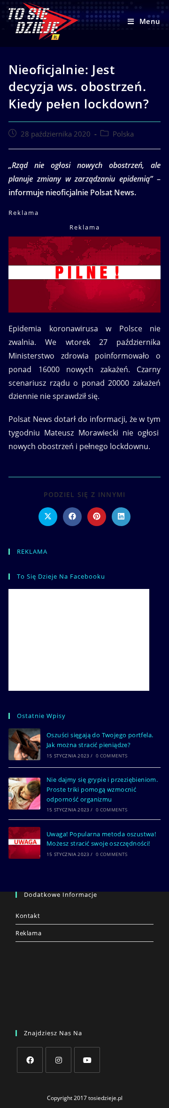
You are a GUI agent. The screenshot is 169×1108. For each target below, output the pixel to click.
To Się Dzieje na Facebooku (61, 576)
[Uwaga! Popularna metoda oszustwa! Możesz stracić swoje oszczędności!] (24, 843)
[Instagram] (58, 1060)
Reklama (28, 933)
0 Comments (112, 755)
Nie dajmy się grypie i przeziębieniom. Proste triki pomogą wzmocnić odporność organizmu (102, 789)
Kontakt (27, 915)
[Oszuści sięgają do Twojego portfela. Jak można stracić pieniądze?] (24, 744)
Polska (123, 134)
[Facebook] (30, 1060)
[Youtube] (87, 1060)
